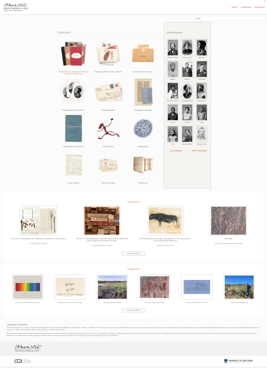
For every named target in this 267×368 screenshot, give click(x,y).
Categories (68, 74)
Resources (260, 7)
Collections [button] (246, 7)
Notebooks (63, 72)
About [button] (234, 7)
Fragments (133, 269)
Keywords (79, 74)
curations (134, 201)
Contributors (75, 72)
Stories (84, 72)
